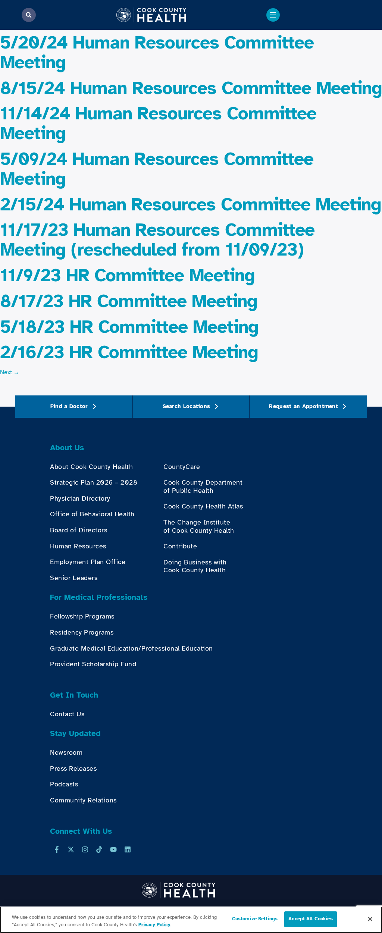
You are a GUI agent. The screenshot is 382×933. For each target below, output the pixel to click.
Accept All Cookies (310, 919)
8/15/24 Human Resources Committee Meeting (191, 88)
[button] (29, 15)
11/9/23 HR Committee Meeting (127, 275)
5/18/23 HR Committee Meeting (129, 327)
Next (9, 372)
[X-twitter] (71, 849)
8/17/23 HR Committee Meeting (128, 301)
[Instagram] (85, 849)
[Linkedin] (127, 849)
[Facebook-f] (56, 849)
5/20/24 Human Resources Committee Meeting (157, 52)
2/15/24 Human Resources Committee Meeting (190, 204)
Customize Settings (255, 919)
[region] (191, 920)
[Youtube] (113, 849)
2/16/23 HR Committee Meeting (129, 352)
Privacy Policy (154, 925)
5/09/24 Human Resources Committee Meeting (156, 169)
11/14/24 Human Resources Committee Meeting (158, 123)
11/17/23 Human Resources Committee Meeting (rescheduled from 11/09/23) (157, 240)
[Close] (370, 919)
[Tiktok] (99, 849)
